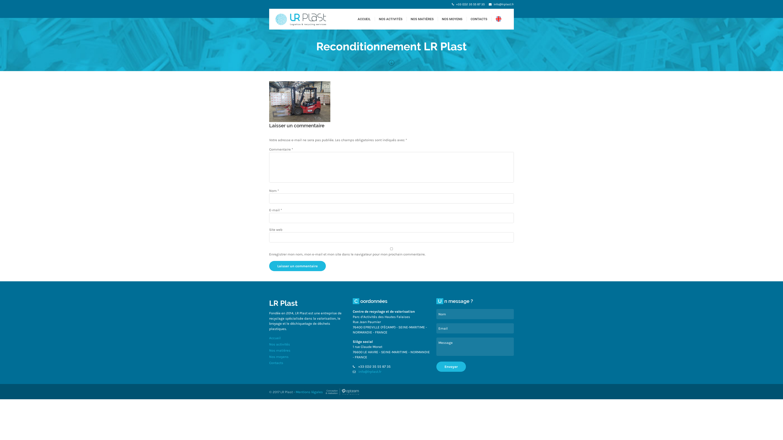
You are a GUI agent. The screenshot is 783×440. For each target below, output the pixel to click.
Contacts (479, 19)
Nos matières (422, 19)
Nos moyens (452, 19)
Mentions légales (309, 392)
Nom (274, 191)
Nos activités (391, 19)
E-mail (275, 210)
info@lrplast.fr (504, 4)
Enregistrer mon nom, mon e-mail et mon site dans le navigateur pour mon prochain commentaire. (347, 254)
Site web (275, 230)
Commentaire (281, 149)
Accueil (364, 19)
